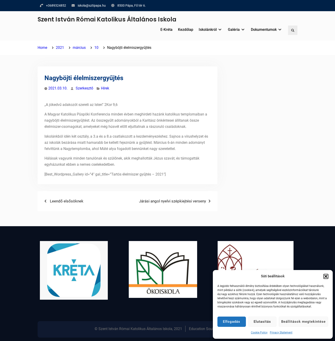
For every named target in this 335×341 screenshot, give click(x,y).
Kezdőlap (185, 29)
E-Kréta (166, 29)
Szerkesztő (84, 88)
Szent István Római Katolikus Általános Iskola (107, 19)
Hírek (105, 88)
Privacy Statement (281, 332)
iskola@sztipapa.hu (92, 5)
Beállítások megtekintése (303, 322)
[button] (326, 276)
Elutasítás (262, 322)
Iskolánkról (208, 29)
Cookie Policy (259, 332)
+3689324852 (56, 5)
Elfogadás (231, 322)
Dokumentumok (264, 29)
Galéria (234, 29)
